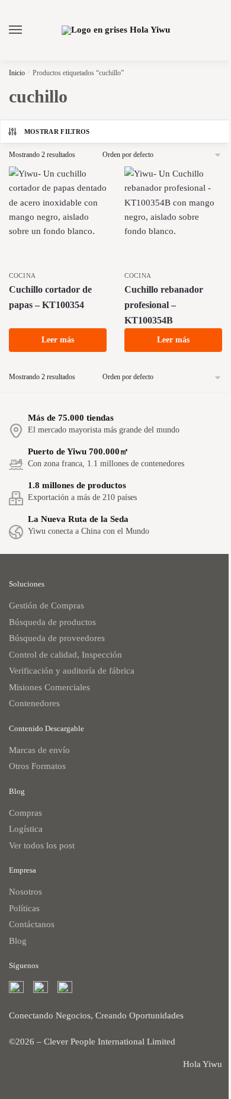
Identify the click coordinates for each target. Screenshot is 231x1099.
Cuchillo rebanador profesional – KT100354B (163, 304)
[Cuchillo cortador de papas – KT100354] (58, 215)
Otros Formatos (37, 766)
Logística (26, 829)
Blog (18, 941)
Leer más (57, 339)
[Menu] (26, 30)
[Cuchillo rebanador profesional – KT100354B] (173, 215)
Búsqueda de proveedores (57, 638)
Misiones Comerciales (49, 687)
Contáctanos (31, 924)
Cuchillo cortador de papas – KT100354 (50, 297)
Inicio (17, 73)
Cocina (22, 275)
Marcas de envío (39, 750)
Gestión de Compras (46, 605)
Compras (25, 813)
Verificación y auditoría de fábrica (71, 670)
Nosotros (25, 891)
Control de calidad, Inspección (65, 654)
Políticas (24, 908)
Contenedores (34, 703)
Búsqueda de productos (52, 622)
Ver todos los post (42, 845)
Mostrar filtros (57, 131)
